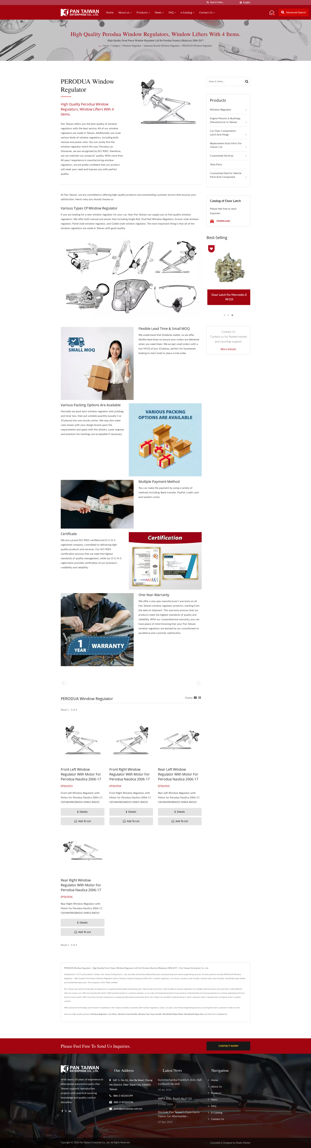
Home (110, 12)
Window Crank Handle (127, 1014)
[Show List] (199, 698)
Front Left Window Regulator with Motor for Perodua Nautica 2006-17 (81, 774)
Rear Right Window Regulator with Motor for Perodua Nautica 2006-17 (81, 885)
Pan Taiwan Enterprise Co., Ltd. (95, 1143)
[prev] (63, 683)
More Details (228, 349)
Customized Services (221, 155)
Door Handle (155, 1014)
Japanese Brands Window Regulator (162, 46)
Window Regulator (132, 46)
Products (142, 12)
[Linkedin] (70, 1111)
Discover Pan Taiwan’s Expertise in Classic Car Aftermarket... (179, 1114)
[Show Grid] (195, 698)
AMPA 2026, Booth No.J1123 (175, 1098)
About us (124, 12)
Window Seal (144, 1014)
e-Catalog (187, 12)
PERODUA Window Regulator (197, 46)
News (158, 12)
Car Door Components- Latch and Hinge (223, 133)
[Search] (247, 81)
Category (115, 46)
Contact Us (206, 12)
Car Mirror (112, 1014)
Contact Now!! (228, 1046)
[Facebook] (62, 1111)
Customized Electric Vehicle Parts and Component (225, 175)
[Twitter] (66, 1111)
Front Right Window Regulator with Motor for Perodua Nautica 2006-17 (129, 774)
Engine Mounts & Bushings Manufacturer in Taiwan (225, 120)
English (246, 2)
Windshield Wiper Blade (172, 1014)
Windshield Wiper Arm (194, 1014)
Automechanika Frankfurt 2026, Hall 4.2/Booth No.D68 (180, 1082)
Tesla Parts (216, 164)
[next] (198, 683)
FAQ (171, 12)
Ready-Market (243, 1143)
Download (223, 220)
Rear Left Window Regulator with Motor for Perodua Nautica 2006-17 (178, 774)
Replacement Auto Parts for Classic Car (226, 145)
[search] (207, 2)
